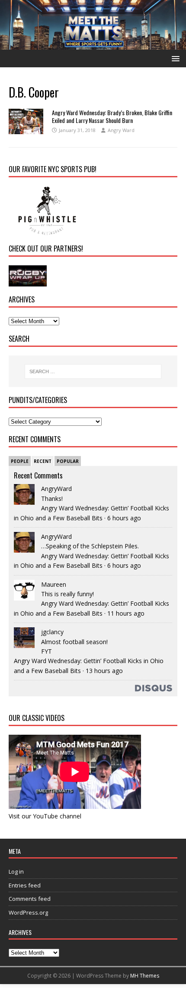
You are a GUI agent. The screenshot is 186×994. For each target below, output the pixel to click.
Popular (68, 461)
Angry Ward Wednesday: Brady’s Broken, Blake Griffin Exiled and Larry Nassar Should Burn (112, 116)
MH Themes (144, 975)
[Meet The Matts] (93, 44)
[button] (174, 58)
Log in (16, 871)
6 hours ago (124, 518)
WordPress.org (28, 912)
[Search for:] (93, 371)
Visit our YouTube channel (45, 816)
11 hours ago (125, 613)
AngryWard (56, 488)
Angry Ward (121, 130)
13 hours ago (104, 671)
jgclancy (52, 632)
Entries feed (25, 885)
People (20, 461)
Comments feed (30, 899)
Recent (42, 461)
